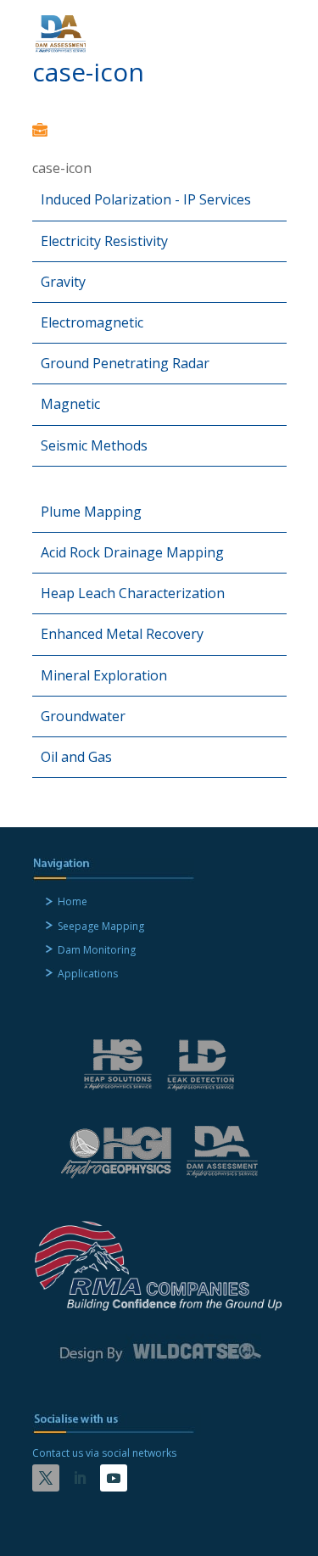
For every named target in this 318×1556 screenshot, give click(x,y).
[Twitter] (45, 1478)
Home (72, 901)
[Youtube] (113, 1478)
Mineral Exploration (104, 675)
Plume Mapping (91, 511)
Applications (88, 973)
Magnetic (70, 404)
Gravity (63, 281)
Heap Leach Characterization (133, 593)
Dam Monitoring (97, 950)
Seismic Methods (94, 445)
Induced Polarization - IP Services (146, 199)
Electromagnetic (92, 322)
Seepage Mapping (101, 926)
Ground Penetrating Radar (125, 363)
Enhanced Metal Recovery (122, 633)
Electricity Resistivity (104, 241)
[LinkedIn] (79, 1478)
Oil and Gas (76, 756)
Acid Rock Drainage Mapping (132, 552)
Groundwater (83, 716)
